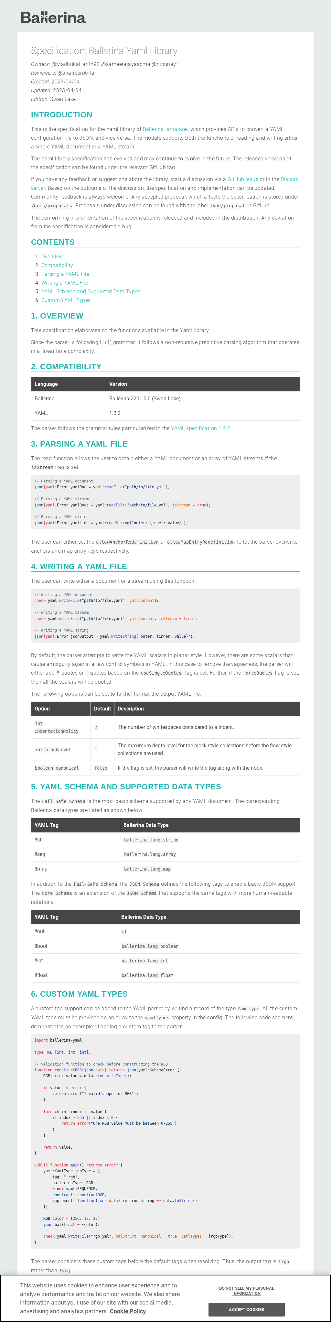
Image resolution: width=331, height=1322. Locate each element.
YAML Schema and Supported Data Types (90, 291)
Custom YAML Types (66, 300)
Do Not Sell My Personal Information (246, 1291)
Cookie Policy (128, 1311)
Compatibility (57, 265)
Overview (52, 257)
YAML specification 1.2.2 (200, 428)
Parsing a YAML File (65, 274)
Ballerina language (165, 129)
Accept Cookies (246, 1309)
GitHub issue (243, 179)
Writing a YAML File (64, 283)
